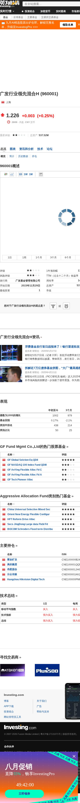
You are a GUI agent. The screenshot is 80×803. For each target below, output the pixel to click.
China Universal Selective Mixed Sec (28, 509)
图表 (13, 148)
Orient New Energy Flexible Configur (28, 514)
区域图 (11, 174)
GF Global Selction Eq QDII (22, 459)
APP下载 (9, 706)
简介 (11, 156)
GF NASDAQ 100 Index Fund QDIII (27, 464)
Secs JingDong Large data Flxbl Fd (27, 524)
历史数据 (23, 156)
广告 (39, 706)
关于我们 (42, 701)
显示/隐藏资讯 (41, 174)
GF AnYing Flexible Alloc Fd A (24, 474)
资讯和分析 (26, 148)
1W (25, 174)
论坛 (50, 148)
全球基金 (18, 17)
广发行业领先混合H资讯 (20, 337)
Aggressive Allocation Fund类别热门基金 (35, 496)
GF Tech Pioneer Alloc (20, 479)
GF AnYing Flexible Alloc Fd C (24, 469)
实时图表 (61, 11)
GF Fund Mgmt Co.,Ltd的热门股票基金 (33, 447)
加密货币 (45, 11)
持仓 (34, 156)
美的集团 (12, 564)
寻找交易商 (9, 657)
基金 (5, 17)
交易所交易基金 (49, 17)
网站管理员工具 (12, 717)
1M (31, 174)
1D (20, 174)
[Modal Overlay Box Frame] (39, 777)
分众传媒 (12, 574)
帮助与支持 (43, 711)
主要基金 (32, 17)
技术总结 (7, 596)
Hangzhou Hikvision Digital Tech (26, 579)
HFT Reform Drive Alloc (21, 519)
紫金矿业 (12, 559)
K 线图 (6, 174)
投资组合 (29, 11)
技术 (40, 148)
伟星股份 (12, 569)
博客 (6, 701)
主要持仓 (7, 545)
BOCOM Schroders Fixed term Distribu (30, 529)
